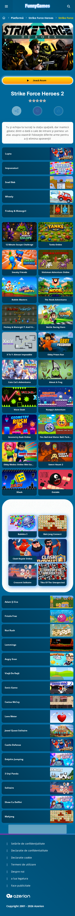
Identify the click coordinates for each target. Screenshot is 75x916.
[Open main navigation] (6, 6)
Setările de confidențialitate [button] (28, 843)
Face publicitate (20, 885)
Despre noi (17, 871)
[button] (68, 6)
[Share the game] (16, 111)
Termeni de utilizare (23, 864)
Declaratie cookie (21, 857)
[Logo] (37, 6)
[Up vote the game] (58, 111)
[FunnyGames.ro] (4, 18)
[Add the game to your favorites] (67, 29)
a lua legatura (19, 878)
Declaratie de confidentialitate (29, 850)
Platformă (17, 18)
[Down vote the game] (37, 111)
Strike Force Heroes (41, 18)
